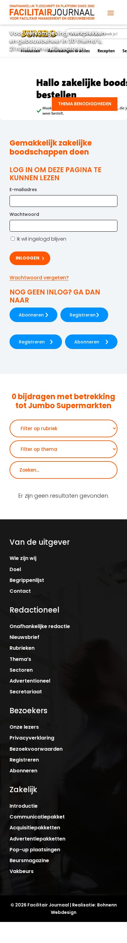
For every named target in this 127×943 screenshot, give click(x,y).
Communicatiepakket (37, 816)
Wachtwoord (24, 214)
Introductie (24, 806)
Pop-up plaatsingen (35, 849)
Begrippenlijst (27, 580)
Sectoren (21, 670)
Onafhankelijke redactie (40, 626)
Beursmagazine (29, 860)
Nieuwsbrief (24, 637)
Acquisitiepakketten (35, 827)
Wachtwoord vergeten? (39, 277)
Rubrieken (22, 648)
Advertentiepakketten (37, 838)
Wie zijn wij (23, 558)
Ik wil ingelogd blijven (41, 238)
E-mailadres (23, 189)
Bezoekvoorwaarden (36, 749)
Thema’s (20, 659)
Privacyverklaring (32, 737)
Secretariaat (26, 691)
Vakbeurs (22, 871)
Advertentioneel (30, 680)
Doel (15, 569)
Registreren (83, 315)
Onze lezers (24, 727)
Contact (20, 591)
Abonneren (31, 315)
